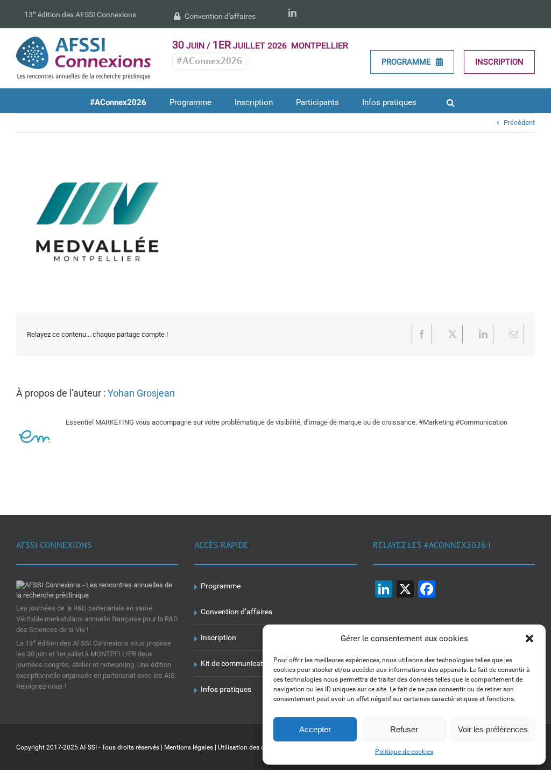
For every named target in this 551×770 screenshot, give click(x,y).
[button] (529, 638)
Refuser (404, 729)
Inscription (499, 62)
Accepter (315, 729)
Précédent (519, 123)
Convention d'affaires (219, 16)
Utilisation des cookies (250, 747)
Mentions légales (188, 747)
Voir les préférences (493, 729)
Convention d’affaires (236, 611)
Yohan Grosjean (141, 393)
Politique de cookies (404, 751)
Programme (407, 62)
